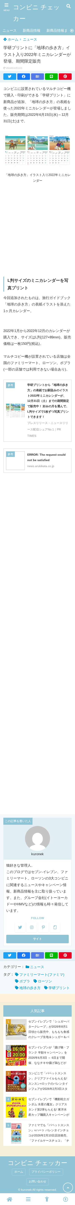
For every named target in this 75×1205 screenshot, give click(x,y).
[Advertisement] (37, 229)
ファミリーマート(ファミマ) (41, 975)
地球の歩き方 (30, 988)
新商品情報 (31, 31)
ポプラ (24, 981)
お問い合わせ (37, 1181)
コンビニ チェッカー (36, 13)
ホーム (12, 39)
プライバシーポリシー (46, 1171)
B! (37, 77)
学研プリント (59, 988)
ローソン (45, 981)
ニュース (9, 31)
